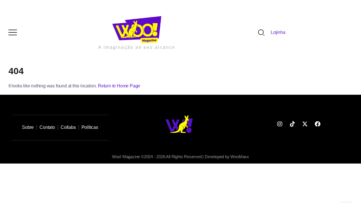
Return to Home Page (119, 85)
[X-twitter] (305, 124)
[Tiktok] (292, 124)
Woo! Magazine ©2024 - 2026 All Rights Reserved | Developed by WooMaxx (180, 156)
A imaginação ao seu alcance (136, 47)
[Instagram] (279, 124)
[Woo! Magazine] (136, 29)
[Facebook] (317, 124)
